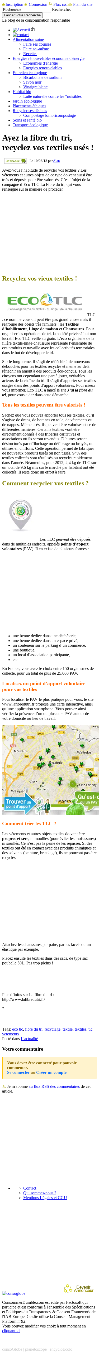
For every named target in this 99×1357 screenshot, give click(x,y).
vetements (10, 1034)
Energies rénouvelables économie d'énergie (48, 58)
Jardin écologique (27, 101)
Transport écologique (30, 125)
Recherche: (61, 9)
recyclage (52, 1029)
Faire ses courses (37, 44)
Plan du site (82, 4)
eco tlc (17, 1029)
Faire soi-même (36, 49)
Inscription (14, 4)
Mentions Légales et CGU (45, 1197)
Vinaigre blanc (35, 87)
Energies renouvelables (42, 68)
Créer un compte (51, 1072)
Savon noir (32, 82)
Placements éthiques (29, 106)
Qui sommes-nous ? (39, 1193)
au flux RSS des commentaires (54, 1086)
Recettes (30, 53)
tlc (90, 1029)
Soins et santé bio (27, 120)
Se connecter (18, 1072)
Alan (56, 161)
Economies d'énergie (40, 63)
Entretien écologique (30, 72)
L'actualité (29, 1038)
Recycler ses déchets (30, 110)
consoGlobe (12, 1349)
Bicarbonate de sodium (42, 77)
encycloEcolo (61, 1349)
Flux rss (60, 4)
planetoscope (36, 1349)
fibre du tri (34, 1029)
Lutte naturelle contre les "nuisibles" (53, 96)
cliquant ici (11, 1331)
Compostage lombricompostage (49, 115)
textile (68, 1029)
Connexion (38, 4)
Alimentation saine (28, 39)
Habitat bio (22, 91)
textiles (80, 1029)
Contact (29, 1188)
